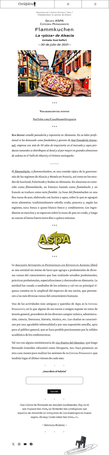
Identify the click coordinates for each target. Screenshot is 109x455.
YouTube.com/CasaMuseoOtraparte (54, 119)
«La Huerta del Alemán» (70, 342)
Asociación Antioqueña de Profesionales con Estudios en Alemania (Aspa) (56, 264)
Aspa (69, 12)
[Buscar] (68, 4)
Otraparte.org (42, 12)
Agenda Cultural (58, 12)
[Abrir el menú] (95, 4)
